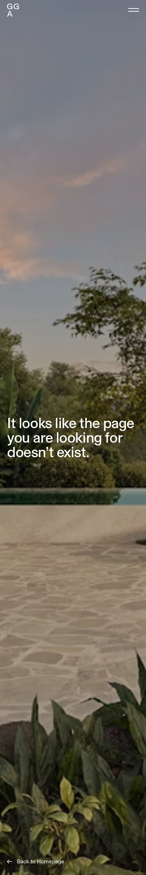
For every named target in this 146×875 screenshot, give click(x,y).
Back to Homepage (40, 861)
